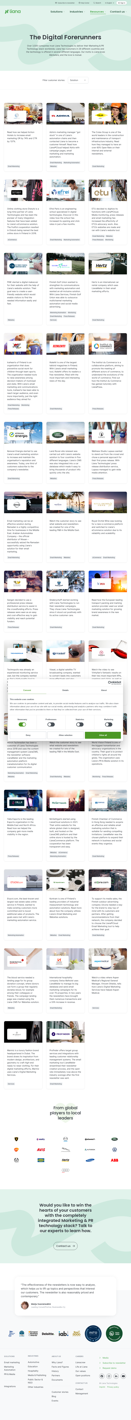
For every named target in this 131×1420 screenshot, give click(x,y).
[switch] (51, 724)
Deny (28, 735)
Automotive (33, 1362)
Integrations (10, 1386)
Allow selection (65, 735)
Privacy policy (113, 1387)
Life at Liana (81, 1366)
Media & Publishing (37, 1375)
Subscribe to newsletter (66, 3)
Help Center (85, 3)
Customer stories (60, 1392)
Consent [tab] (27, 690)
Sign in (122, 3)
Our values (80, 1371)
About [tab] (104, 690)
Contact (79, 1389)
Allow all (103, 735)
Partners (56, 1375)
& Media (11, 1374)
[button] (58, 12)
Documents (57, 1380)
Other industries (35, 1387)
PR (5, 1374)
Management (81, 1393)
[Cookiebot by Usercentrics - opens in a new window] (110, 683)
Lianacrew (80, 1362)
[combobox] (78, 80)
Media (105, 1357)
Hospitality (33, 1371)
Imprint (102, 1387)
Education (33, 1366)
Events (55, 1400)
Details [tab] (65, 690)
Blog (54, 1396)
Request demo (110, 1368)
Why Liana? (57, 1362)
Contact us (63, 1246)
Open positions (82, 1375)
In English (108, 3)
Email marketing (12, 1362)
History (55, 1371)
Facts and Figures (60, 1366)
